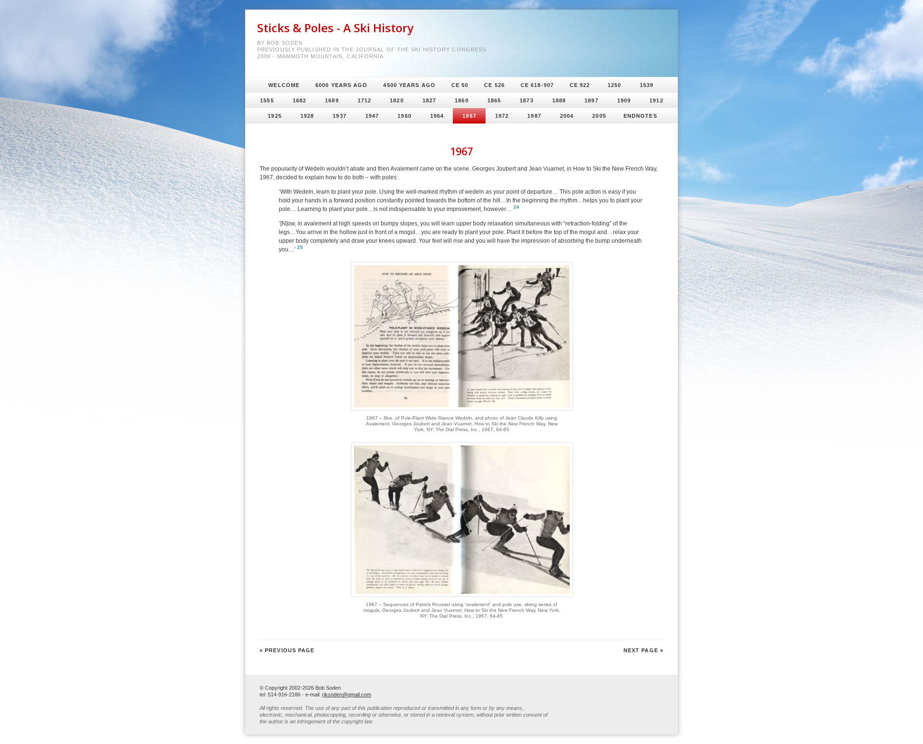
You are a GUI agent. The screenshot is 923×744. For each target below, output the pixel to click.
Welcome (283, 85)
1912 (656, 100)
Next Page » (643, 650)
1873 (526, 100)
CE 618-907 (537, 85)
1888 (559, 100)
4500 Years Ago (409, 85)
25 (300, 247)
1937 (339, 116)
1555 (267, 100)
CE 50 (460, 85)
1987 (534, 116)
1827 (429, 100)
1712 (364, 100)
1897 (591, 100)
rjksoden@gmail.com (346, 694)
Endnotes (640, 116)
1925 (274, 116)
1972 (502, 116)
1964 (437, 116)
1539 (646, 85)
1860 (461, 100)
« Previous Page (287, 650)
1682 (299, 100)
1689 (331, 100)
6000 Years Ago (341, 85)
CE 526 (494, 85)
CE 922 (580, 85)
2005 (599, 116)
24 (516, 207)
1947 (372, 116)
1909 (624, 100)
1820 (396, 100)
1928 (307, 116)
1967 (469, 116)
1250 (614, 85)
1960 (404, 116)
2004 (567, 116)
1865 (494, 100)
